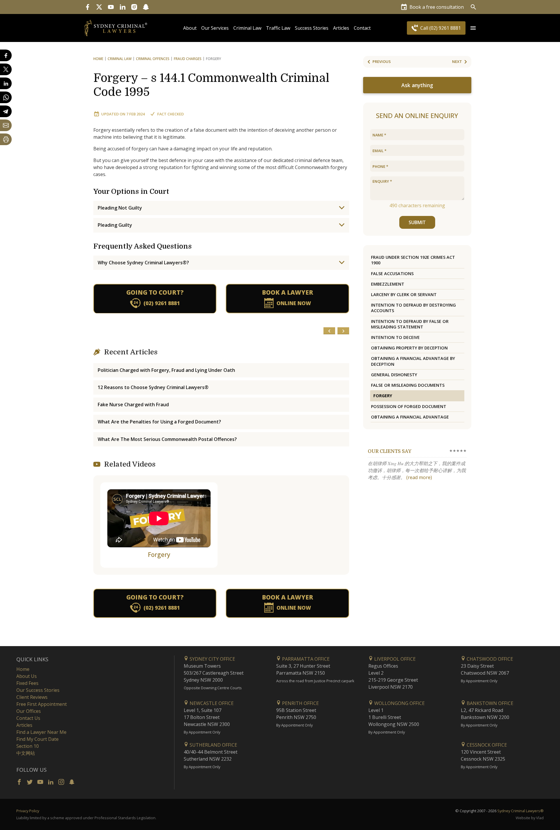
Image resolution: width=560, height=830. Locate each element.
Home (98, 58)
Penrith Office (300, 703)
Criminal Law (247, 28)
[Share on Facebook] (6, 55)
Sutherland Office (212, 745)
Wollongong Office (399, 703)
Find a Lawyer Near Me (41, 732)
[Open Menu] (473, 28)
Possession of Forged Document (408, 406)
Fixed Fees (27, 683)
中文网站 (25, 753)
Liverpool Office (394, 659)
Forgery (159, 555)
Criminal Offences (152, 58)
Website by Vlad (530, 817)
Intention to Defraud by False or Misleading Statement (410, 324)
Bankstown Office (489, 703)
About (190, 28)
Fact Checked (170, 114)
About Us (26, 676)
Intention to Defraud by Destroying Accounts (413, 307)
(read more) (419, 477)
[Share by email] (6, 125)
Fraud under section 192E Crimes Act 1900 (413, 259)
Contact (362, 28)
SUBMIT (417, 222)
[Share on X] (6, 69)
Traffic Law (278, 28)
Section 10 (27, 746)
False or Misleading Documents (407, 385)
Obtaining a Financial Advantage (410, 417)
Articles (341, 28)
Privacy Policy (27, 810)
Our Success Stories (38, 690)
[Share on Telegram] (6, 111)
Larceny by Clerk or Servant (404, 294)
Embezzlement (387, 284)
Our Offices (28, 711)
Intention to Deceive (395, 337)
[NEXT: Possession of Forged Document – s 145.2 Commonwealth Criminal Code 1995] (343, 330)
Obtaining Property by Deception (409, 348)
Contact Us (28, 718)
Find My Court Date (37, 739)
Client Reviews (32, 697)
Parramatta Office (305, 659)
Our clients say (389, 451)
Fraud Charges (188, 58)
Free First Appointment (41, 704)
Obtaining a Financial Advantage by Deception (413, 361)
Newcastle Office (211, 703)
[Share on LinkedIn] (6, 83)
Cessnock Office (486, 745)
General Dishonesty (394, 374)
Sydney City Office (211, 659)
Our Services (215, 28)
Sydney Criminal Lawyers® (520, 810)
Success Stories (311, 28)
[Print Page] (6, 139)
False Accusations (392, 273)
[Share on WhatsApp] (6, 97)
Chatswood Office (489, 659)
